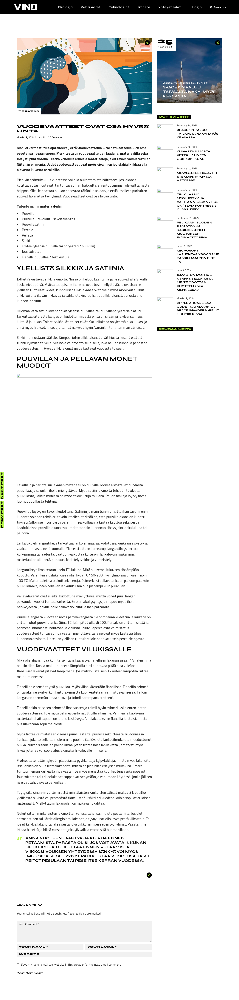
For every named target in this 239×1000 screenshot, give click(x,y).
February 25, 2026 (187, 125)
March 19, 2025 (185, 298)
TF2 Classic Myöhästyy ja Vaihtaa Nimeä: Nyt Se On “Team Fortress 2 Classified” (197, 202)
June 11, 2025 (185, 246)
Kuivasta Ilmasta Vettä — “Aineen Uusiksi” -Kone (193, 155)
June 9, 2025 (184, 270)
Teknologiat (187, 83)
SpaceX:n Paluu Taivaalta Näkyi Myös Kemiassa (189, 92)
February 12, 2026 (187, 190)
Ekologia (167, 83)
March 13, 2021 (25, 137)
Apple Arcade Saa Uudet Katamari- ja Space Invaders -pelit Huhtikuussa (198, 308)
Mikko (44, 137)
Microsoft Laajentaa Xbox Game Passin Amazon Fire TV (198, 256)
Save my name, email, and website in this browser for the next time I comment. (71, 964)
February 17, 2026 (187, 168)
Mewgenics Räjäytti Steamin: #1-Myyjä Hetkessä (197, 176)
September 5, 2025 (188, 218)
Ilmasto (177, 83)
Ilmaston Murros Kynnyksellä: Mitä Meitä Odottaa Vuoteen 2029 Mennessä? (195, 282)
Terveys (28, 111)
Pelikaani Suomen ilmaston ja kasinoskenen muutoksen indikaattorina (194, 230)
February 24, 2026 (187, 147)
